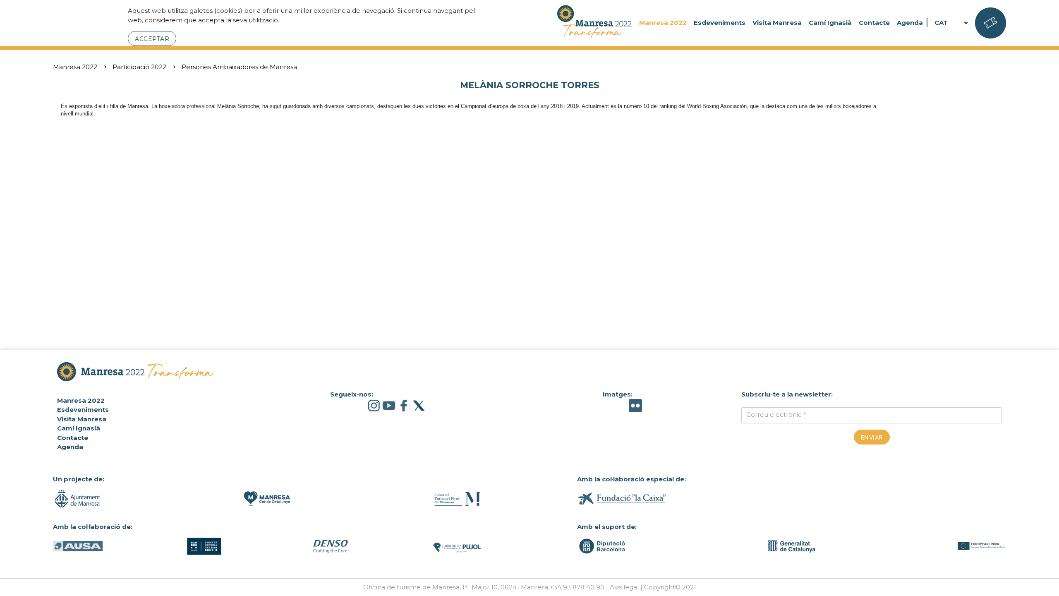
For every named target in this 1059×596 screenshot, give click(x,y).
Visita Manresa (777, 22)
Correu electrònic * (776, 414)
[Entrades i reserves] (990, 23)
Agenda (910, 22)
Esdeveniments (719, 22)
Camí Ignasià (830, 22)
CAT (952, 23)
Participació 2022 (139, 67)
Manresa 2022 (663, 22)
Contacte (874, 22)
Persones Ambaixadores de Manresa (239, 67)
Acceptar (152, 39)
